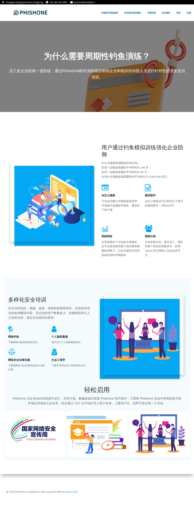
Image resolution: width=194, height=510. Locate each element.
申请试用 (151, 12)
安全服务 (166, 12)
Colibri (74, 491)
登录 (178, 12)
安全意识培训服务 (132, 12)
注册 (189, 12)
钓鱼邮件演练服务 (109, 12)
